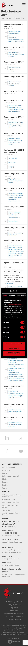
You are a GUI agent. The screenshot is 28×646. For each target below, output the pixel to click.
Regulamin (14, 608)
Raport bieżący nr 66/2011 (14, 62)
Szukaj (4, 488)
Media (4, 479)
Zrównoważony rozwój (10, 476)
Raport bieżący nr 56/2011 (14, 405)
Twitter (21, 438)
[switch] (22, 327)
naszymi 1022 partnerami (15, 304)
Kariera (5, 482)
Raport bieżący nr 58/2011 (14, 240)
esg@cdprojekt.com (11, 565)
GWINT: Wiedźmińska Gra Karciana (12, 514)
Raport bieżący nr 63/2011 (14, 133)
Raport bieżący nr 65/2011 (14, 100)
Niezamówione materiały (14, 617)
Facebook (7, 451)
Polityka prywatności (14, 602)
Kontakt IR (14, 611)
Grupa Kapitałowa (9, 467)
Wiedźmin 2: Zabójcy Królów (10, 506)
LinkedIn (7, 438)
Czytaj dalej (9, 283)
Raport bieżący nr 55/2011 (14, 417)
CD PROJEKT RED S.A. (10, 521)
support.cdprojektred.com (12, 542)
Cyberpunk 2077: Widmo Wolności (11, 496)
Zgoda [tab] (5, 295)
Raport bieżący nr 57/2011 (14, 386)
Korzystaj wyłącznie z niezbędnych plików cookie (14, 353)
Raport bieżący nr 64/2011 (14, 117)
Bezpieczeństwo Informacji (14, 614)
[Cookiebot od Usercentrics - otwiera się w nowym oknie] (10, 291)
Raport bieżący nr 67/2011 (14, 47)
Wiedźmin (6, 510)
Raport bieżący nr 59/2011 (14, 228)
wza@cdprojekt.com (11, 559)
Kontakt (5, 485)
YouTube (21, 451)
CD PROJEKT (7, 5)
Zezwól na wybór (14, 348)
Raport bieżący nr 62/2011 (14, 174)
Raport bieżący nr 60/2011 (14, 207)
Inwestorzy (6, 473)
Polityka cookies (14, 605)
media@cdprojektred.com (13, 550)
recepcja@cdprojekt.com (12, 536)
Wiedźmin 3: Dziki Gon (10, 503)
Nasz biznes (6, 470)
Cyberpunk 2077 (8, 500)
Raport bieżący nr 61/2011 (14, 188)
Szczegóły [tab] (12, 295)
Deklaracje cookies (14, 620)
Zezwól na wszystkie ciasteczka (14, 343)
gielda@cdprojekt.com (12, 552)
